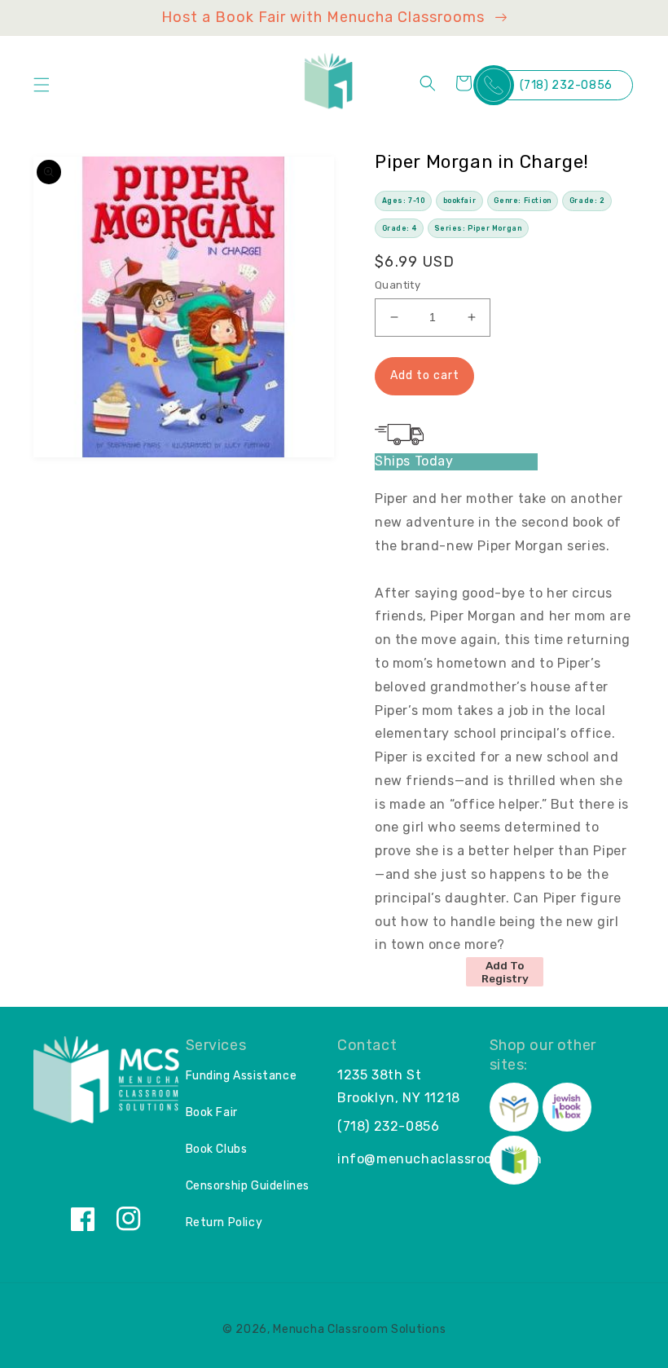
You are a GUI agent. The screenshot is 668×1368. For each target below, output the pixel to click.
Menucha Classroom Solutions (359, 1329)
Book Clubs (217, 1149)
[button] (41, 85)
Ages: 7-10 (403, 200)
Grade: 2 (587, 200)
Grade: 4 (399, 228)
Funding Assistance (241, 1076)
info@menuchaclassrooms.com (440, 1159)
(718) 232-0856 (566, 85)
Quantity (397, 285)
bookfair (460, 200)
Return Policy (224, 1222)
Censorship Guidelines (248, 1186)
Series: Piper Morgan (477, 228)
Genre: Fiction (522, 200)
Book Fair (212, 1112)
